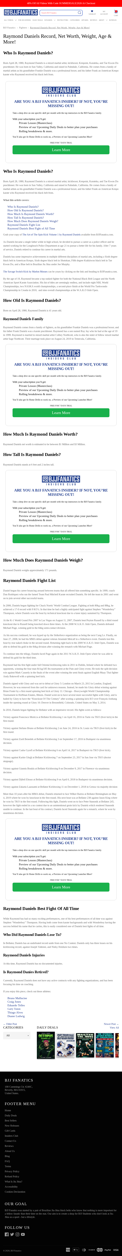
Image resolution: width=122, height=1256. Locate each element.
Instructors (62, 20)
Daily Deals (38, 20)
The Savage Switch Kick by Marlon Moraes (25, 271)
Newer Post (110, 1024)
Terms (8, 1166)
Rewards (48, 20)
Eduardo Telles (16, 1005)
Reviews (93, 20)
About (101, 20)
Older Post (11, 1024)
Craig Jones (14, 1001)
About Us (10, 1151)
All (8, 1035)
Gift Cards (10, 1130)
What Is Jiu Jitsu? (13, 1181)
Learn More (61, 150)
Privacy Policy (12, 1171)
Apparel (84, 20)
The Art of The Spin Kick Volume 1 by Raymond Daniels (51, 234)
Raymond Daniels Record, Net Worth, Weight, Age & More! (60, 27)
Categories (75, 20)
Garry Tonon (13, 1009)
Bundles (113, 20)
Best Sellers (11, 1120)
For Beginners (24, 20)
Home (8, 1110)
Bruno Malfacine (17, 998)
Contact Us (10, 1141)
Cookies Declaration (15, 1191)
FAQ (7, 1161)
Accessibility (11, 1186)
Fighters (23, 27)
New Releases (12, 1125)
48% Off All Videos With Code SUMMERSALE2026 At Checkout (61, 3)
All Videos (8, 20)
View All (114, 1027)
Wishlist (92, 14)
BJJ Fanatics (9, 27)
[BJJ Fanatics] (21, 12)
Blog (7, 1156)
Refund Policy (12, 1176)
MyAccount (104, 13)
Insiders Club (11, 1135)
